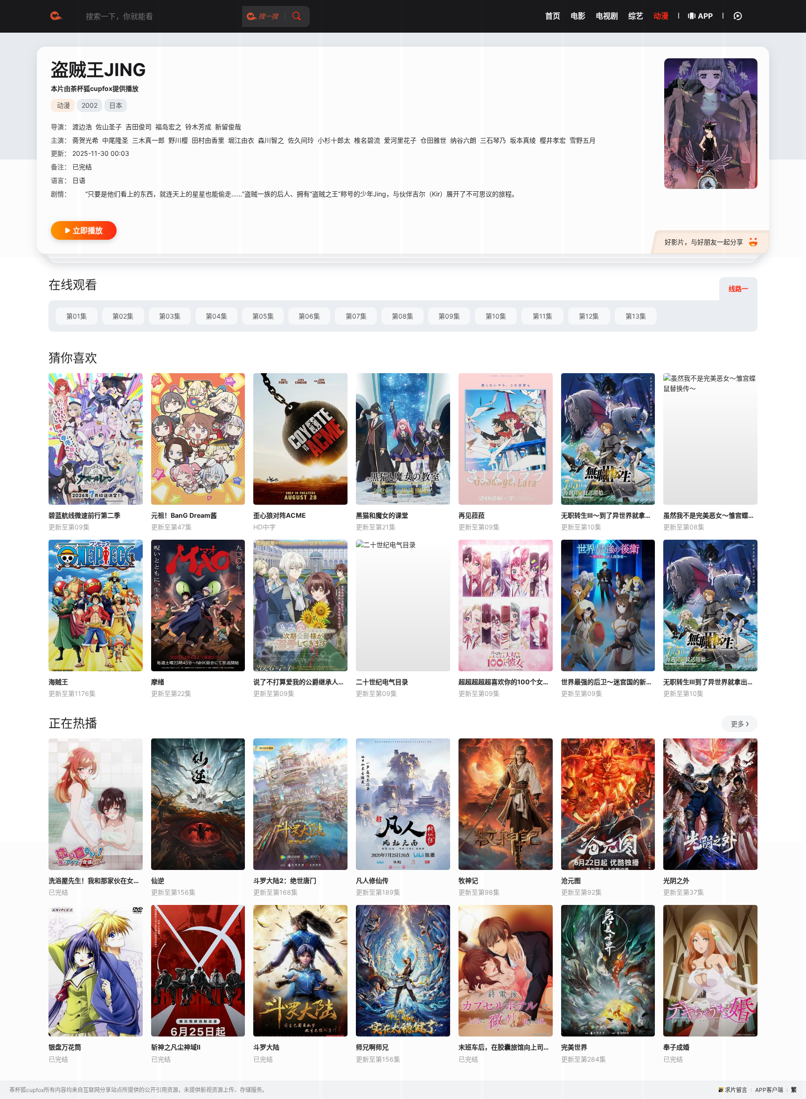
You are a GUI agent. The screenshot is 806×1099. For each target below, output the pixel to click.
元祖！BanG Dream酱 (184, 515)
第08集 (402, 316)
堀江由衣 (241, 140)
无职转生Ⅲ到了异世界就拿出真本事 (710, 682)
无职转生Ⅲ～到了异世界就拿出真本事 (608, 515)
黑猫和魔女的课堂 (382, 515)
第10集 (496, 316)
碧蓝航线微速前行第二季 (84, 515)
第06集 (309, 316)
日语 (78, 180)
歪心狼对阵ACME (279, 515)
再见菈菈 (472, 515)
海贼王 (58, 682)
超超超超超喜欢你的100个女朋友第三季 (506, 682)
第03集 (170, 316)
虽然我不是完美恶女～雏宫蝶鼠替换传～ (710, 515)
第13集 (635, 316)
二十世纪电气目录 (382, 682)
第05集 (263, 316)
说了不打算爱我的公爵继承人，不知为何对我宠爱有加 (300, 682)
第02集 (122, 316)
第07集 (356, 316)
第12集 (589, 316)
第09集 (449, 316)
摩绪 (157, 682)
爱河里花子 (400, 140)
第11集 (542, 316)
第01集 (76, 316)
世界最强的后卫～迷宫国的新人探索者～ (608, 682)
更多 (737, 724)
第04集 (216, 316)
